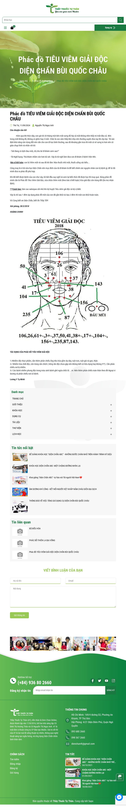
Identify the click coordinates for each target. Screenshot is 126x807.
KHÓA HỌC (17, 410)
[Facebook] (92, 680)
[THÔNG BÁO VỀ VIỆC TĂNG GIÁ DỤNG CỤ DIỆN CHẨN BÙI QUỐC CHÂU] (20, 506)
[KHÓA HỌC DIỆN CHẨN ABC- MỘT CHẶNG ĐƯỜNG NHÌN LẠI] (20, 468)
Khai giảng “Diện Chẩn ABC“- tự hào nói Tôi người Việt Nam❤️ (55, 477)
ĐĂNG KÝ (111, 690)
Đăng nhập (15, 763)
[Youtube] (106, 680)
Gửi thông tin (19, 615)
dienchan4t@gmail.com (83, 743)
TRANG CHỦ (17, 398)
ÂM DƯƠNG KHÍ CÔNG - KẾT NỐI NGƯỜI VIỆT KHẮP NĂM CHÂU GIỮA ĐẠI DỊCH (63, 489)
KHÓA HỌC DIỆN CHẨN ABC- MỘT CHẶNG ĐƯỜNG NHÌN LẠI (55, 466)
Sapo (90, 801)
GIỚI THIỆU (17, 404)
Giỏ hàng (14, 772)
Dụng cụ (108, 27)
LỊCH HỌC (16, 434)
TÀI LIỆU (16, 422)
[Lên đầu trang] (119, 788)
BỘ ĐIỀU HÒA (35, 528)
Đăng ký (14, 768)
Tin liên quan (21, 522)
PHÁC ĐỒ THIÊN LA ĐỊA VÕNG (42, 540)
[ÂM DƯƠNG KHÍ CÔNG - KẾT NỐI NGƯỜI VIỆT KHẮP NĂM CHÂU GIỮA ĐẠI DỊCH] (20, 492)
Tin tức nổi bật (22, 448)
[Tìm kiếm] (120, 20)
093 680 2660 (78, 731)
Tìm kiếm (14, 759)
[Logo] (63, 8)
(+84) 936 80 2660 (34, 682)
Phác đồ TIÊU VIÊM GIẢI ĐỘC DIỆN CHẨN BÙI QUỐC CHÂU (54, 552)
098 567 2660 (78, 737)
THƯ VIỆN (16, 428)
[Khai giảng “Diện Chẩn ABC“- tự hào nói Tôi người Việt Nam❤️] (20, 480)
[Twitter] (99, 680)
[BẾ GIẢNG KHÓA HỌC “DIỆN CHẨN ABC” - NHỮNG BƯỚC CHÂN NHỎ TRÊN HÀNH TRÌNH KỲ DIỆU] (20, 457)
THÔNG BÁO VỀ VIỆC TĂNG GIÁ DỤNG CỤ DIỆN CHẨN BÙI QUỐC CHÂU (59, 501)
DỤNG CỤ (16, 416)
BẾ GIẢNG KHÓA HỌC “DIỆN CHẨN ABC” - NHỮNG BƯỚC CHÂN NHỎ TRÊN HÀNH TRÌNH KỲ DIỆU (70, 454)
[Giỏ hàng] (12, 27)
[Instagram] (113, 680)
